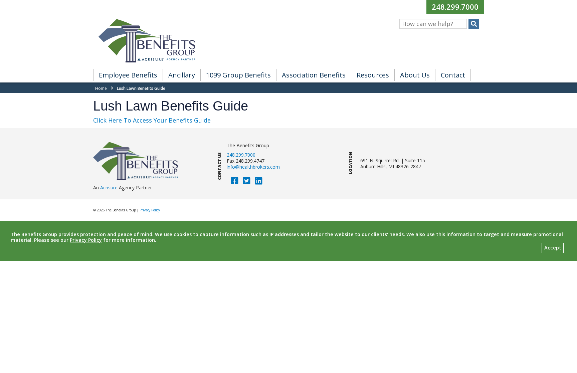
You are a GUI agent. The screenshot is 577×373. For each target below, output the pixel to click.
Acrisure (109, 187)
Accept (552, 247)
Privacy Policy (150, 210)
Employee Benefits (128, 74)
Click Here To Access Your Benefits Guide (152, 120)
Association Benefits (314, 74)
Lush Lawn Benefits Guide (141, 88)
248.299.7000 (457, 6)
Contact (453, 74)
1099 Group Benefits (238, 74)
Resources (373, 74)
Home (101, 88)
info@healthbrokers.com (253, 167)
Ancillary (181, 74)
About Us (415, 74)
